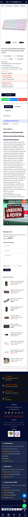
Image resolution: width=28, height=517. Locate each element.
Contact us (19, 424)
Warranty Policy (14, 426)
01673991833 (10, 453)
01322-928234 (5, 458)
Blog (23, 424)
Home (2, 6)
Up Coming (8, 95)
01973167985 (5, 456)
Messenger (14, 99)
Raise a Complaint (19, 416)
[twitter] (12, 412)
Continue (7, 270)
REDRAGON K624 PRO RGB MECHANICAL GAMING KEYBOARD (16, 334)
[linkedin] (19, 412)
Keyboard (10, 193)
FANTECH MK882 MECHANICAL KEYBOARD (16, 325)
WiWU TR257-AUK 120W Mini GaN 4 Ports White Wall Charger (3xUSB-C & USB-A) (17, 343)
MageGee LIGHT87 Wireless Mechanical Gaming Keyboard (17, 291)
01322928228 (11, 492)
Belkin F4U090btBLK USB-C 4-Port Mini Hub (16, 307)
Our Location (9, 416)
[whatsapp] (22, 412)
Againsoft (9, 507)
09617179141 (23, 99)
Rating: (5, 266)
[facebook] (5, 412)
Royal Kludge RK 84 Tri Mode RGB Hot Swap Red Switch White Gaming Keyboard (17, 351)
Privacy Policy (21, 422)
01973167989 (11, 474)
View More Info (5, 71)
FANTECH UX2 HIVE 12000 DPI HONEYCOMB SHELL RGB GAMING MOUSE (17, 283)
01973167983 (17, 474)
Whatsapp (5, 99)
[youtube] (9, 412)
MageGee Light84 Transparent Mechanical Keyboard (16, 317)
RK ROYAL (7, 142)
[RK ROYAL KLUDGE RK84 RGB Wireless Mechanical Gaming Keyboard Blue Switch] (14, 24)
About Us (6, 422)
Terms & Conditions (8, 424)
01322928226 (13, 495)
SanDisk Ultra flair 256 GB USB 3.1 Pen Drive (16, 299)
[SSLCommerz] (14, 509)
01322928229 (17, 453)
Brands (14, 424)
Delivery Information (13, 422)
